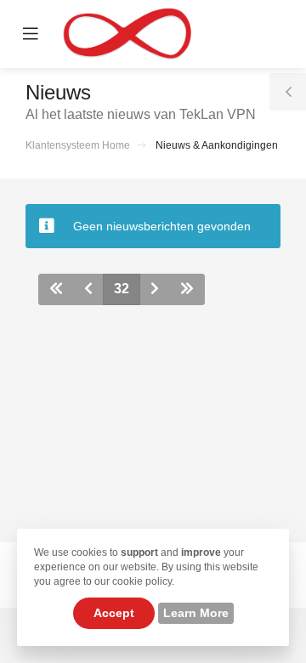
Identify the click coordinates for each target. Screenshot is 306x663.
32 (121, 288)
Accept (114, 613)
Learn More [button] (196, 613)
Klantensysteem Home (78, 145)
